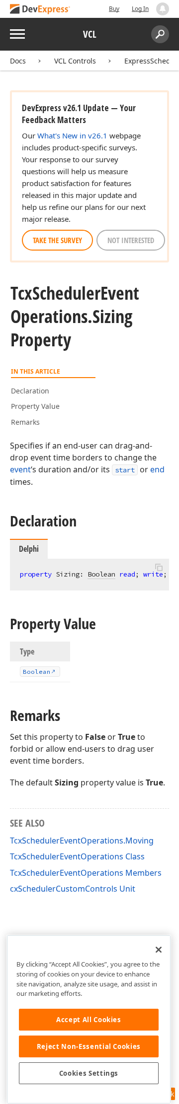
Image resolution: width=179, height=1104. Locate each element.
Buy (114, 8)
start (125, 469)
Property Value (35, 406)
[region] (88, 1019)
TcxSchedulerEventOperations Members (86, 872)
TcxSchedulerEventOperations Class (77, 856)
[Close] (159, 950)
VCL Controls (75, 60)
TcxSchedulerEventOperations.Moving (82, 840)
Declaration (30, 390)
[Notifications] (162, 8)
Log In (140, 8)
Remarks (25, 422)
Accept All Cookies (88, 1019)
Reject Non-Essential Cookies (89, 1046)
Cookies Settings (89, 1073)
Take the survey (57, 240)
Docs (18, 60)
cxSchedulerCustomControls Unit (72, 888)
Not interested (130, 240)
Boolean (101, 574)
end (157, 469)
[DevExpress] (40, 9)
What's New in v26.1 (72, 135)
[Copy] (159, 567)
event (20, 469)
